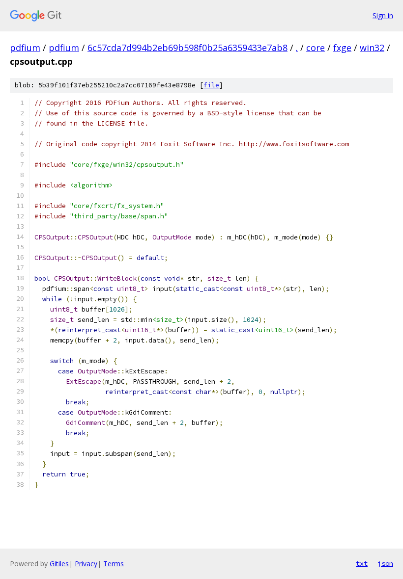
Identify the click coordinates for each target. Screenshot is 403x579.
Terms (113, 563)
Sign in (383, 15)
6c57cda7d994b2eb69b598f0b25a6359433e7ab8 (187, 47)
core (315, 47)
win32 (372, 47)
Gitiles (59, 563)
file (211, 85)
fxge (342, 47)
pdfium (25, 47)
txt (362, 563)
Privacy (86, 563)
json (385, 563)
